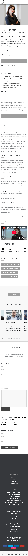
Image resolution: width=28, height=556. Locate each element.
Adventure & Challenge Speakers (14, 502)
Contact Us (14, 469)
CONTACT (24, 554)
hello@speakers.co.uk (10, 191)
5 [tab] (14, 338)
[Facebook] (5, 546)
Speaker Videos (14, 466)
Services (14, 460)
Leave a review (14, 294)
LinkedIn (9, 251)
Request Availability (14, 116)
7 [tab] (18, 338)
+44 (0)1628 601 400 (14, 190)
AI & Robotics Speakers (14, 496)
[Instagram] (13, 548)
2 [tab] (10, 338)
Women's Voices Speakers (10, 276)
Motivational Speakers (14, 492)
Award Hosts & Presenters (14, 500)
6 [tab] (16, 338)
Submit (6, 409)
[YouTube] (22, 546)
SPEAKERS (17, 554)
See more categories (14, 504)
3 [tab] (11, 338)
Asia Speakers (14, 498)
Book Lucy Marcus (14, 60)
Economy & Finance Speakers (11, 264)
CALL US (3, 554)
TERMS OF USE (14, 483)
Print (25, 251)
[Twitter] (10, 546)
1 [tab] (8, 338)
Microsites (14, 477)
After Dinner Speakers (14, 494)
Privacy (14, 485)
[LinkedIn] (16, 546)
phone (6, 216)
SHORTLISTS (10, 554)
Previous (2, 338)
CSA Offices (14, 464)
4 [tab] (13, 338)
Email (3, 251)
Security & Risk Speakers (9, 272)
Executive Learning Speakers (10, 268)
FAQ (14, 479)
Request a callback (10, 447)
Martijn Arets (11, 322)
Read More (18, 330)
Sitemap (14, 481)
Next (24, 338)
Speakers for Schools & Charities (14, 467)
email (10, 216)
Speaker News (14, 462)
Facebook (18, 251)
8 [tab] (19, 338)
